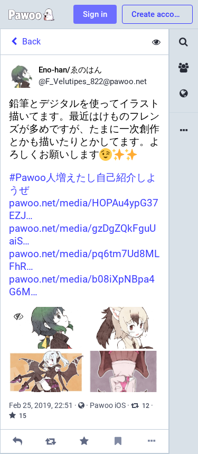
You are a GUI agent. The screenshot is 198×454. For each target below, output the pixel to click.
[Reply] (17, 441)
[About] (183, 131)
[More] (152, 441)
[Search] (183, 42)
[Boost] (51, 441)
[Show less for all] (156, 42)
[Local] (183, 68)
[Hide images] (18, 316)
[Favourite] (84, 441)
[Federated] (183, 94)
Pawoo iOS (108, 405)
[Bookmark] (118, 441)
